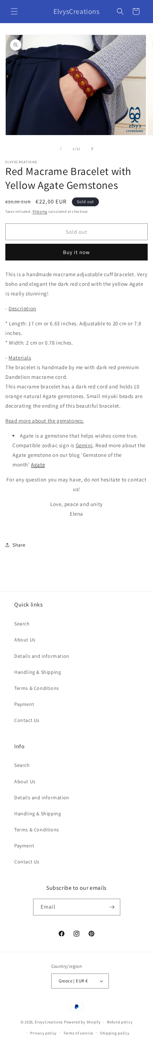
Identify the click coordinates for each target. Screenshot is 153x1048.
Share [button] (19, 545)
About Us (25, 639)
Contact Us (26, 720)
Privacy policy (43, 1033)
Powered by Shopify (82, 1021)
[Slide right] (92, 148)
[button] (14, 11)
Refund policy (119, 1021)
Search (22, 623)
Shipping (39, 211)
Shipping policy (115, 1033)
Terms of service (78, 1033)
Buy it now (76, 252)
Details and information (41, 656)
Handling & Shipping (37, 672)
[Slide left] (61, 148)
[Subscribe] (112, 907)
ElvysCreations (49, 1021)
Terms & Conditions (36, 688)
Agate (38, 464)
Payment (24, 704)
